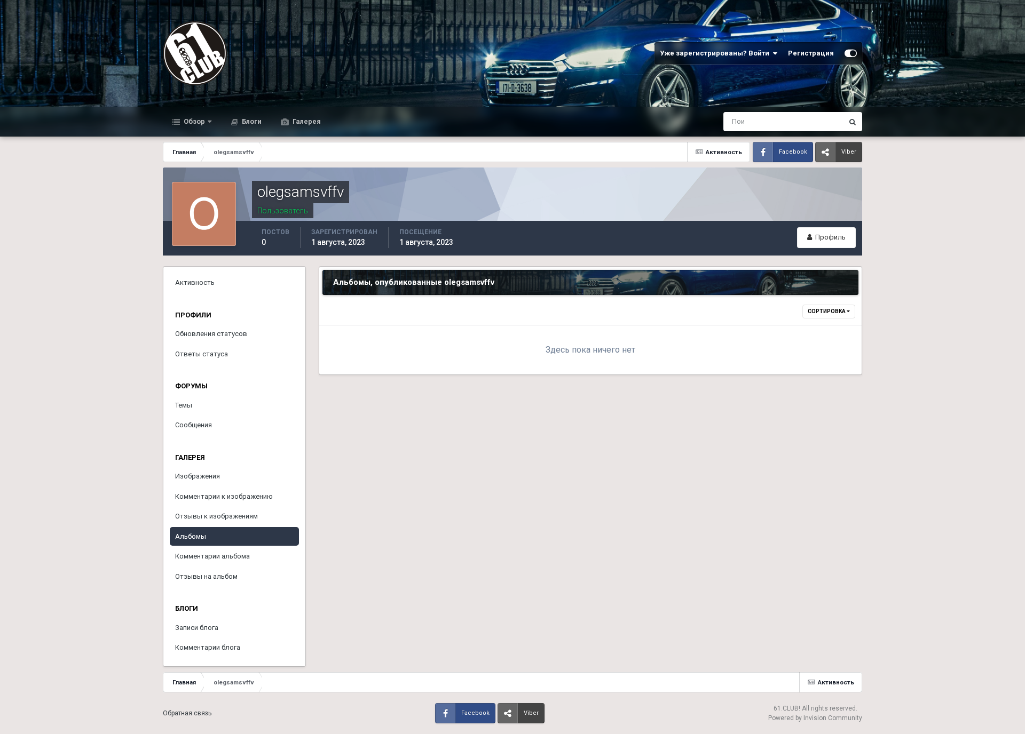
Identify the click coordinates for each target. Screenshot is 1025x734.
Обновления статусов (795, 121)
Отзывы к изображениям (216, 516)
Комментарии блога (207, 647)
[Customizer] (850, 53)
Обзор (193, 121)
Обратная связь (187, 713)
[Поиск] (852, 121)
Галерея (306, 121)
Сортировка (827, 311)
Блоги (251, 121)
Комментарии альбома (212, 556)
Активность (195, 282)
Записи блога (196, 628)
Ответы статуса (201, 354)
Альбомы (190, 536)
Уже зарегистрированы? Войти (716, 53)
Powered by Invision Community (815, 718)
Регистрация (811, 53)
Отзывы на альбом (206, 576)
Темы (183, 405)
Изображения (197, 476)
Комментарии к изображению (224, 496)
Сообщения (193, 425)
